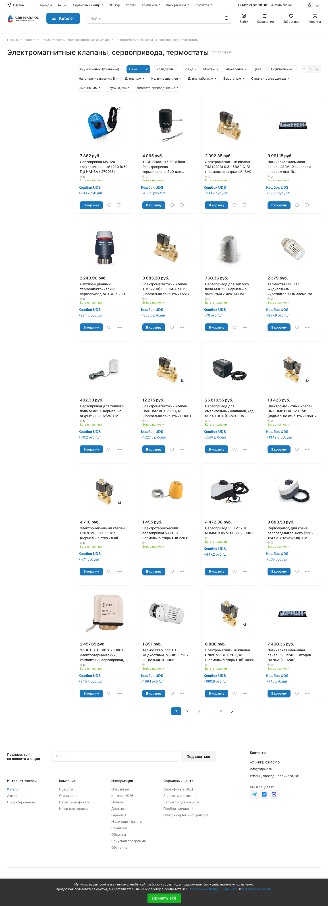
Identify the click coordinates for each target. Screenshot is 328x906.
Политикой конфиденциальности (213, 889)
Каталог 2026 (122, 796)
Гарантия (118, 815)
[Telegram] (254, 794)
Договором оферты (257, 889)
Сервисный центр (178, 781)
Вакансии (119, 828)
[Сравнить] (119, 205)
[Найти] (226, 18)
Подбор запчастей (178, 809)
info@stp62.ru (261, 769)
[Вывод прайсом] (317, 69)
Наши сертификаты (74, 802)
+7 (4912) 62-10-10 (252, 5)
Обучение (119, 847)
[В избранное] (109, 205)
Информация (122, 781)
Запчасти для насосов (181, 802)
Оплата (117, 802)
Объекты (118, 834)
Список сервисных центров (185, 815)
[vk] (264, 794)
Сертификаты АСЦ (178, 789)
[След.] (232, 711)
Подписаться (198, 756)
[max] (274, 794)
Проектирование (21, 802)
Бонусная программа (128, 841)
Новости (66, 789)
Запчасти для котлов (180, 796)
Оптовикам (120, 789)
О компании (69, 796)
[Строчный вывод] (310, 69)
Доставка (119, 809)
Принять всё (164, 898)
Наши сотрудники (73, 809)
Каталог (13, 789)
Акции (12, 796)
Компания (67, 781)
